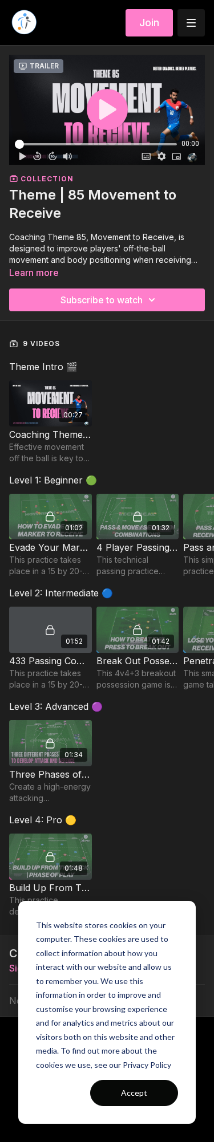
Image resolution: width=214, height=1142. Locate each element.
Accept (134, 1093)
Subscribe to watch (101, 300)
